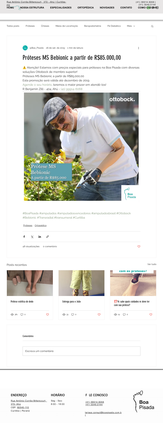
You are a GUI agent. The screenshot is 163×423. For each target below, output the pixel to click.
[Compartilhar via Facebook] (24, 236)
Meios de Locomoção (67, 26)
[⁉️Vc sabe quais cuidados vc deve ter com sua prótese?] (133, 283)
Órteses (45, 26)
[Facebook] (153, 7)
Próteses (30, 26)
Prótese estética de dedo (22, 301)
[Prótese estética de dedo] (30, 283)
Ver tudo (151, 264)
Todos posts (13, 26)
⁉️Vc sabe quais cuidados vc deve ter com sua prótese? (131, 303)
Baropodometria (92, 26)
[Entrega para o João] (82, 283)
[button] (152, 26)
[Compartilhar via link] (47, 236)
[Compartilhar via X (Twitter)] (31, 236)
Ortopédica (40, 225)
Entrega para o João (71, 301)
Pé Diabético (114, 26)
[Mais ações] (138, 48)
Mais (129, 26)
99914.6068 (97, 402)
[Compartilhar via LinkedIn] (39, 236)
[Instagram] (157, 7)
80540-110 (23, 407)
